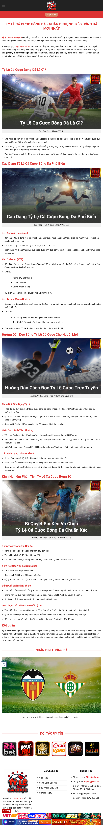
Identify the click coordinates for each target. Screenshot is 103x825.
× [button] (92, 372)
